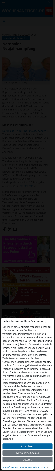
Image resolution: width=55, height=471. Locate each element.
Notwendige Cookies (27, 453)
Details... (27, 459)
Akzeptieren (27, 446)
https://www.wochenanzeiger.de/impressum (24, 467)
